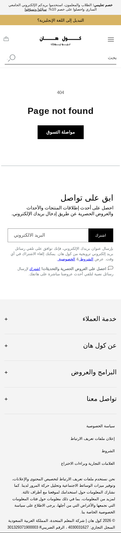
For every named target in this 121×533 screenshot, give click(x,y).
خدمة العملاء (60, 318)
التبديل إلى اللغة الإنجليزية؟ (60, 20)
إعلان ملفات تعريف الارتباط (92, 439)
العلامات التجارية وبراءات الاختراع (88, 464)
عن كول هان (60, 345)
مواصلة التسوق (60, 131)
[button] (111, 39)
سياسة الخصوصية (100, 426)
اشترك (100, 235)
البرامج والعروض (60, 372)
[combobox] (60, 57)
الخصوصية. (66, 259)
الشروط (86, 259)
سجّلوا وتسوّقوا (36, 9)
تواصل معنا (60, 398)
